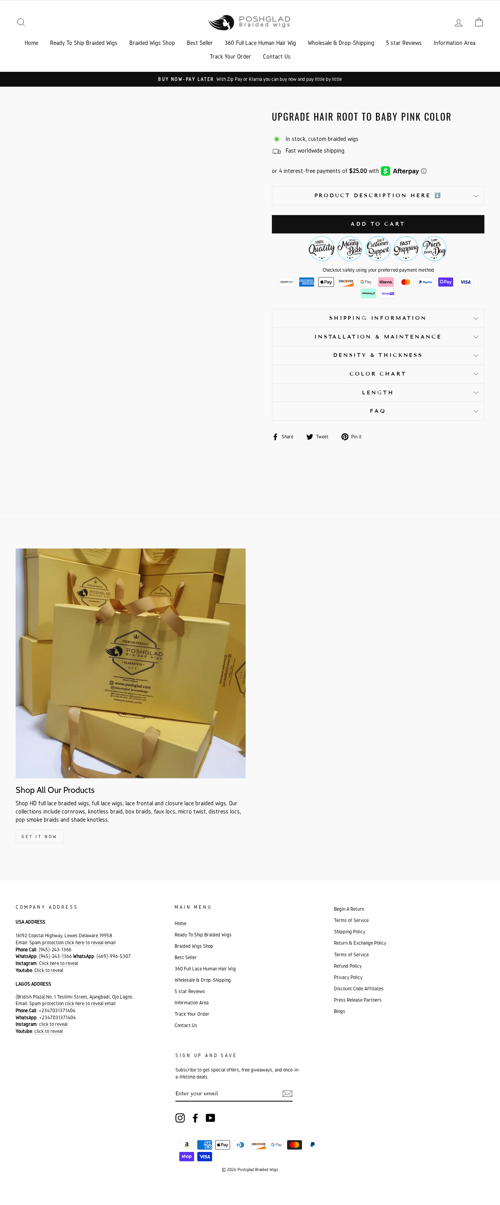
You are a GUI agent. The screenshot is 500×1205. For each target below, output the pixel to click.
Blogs (339, 1011)
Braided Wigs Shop (152, 42)
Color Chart (378, 374)
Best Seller (200, 42)
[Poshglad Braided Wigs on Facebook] (195, 1118)
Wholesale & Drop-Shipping (341, 42)
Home (31, 42)
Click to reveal (48, 970)
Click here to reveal (58, 963)
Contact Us (277, 56)
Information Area (454, 42)
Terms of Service (351, 920)
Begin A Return (349, 909)
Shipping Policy (349, 931)
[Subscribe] (287, 1093)
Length (378, 393)
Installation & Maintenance (378, 337)
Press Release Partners (358, 1000)
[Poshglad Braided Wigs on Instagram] (180, 1118)
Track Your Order (230, 56)
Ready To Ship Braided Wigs (84, 42)
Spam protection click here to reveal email (72, 942)
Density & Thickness (378, 355)
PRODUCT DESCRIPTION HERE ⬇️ (378, 195)
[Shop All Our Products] (131, 663)
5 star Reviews (404, 42)
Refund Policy (348, 966)
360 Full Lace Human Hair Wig (260, 42)
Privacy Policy (348, 977)
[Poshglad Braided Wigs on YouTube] (210, 1118)
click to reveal (53, 1024)
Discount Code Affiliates (359, 988)
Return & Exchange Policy (360, 943)
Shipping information (378, 318)
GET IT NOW (39, 836)
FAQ (378, 411)
